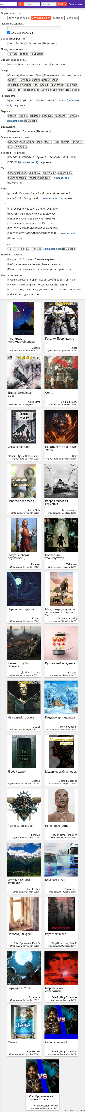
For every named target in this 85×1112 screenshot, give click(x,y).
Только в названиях (22, 32)
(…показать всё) (29, 162)
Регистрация (75, 4)
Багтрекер (70, 1110)
